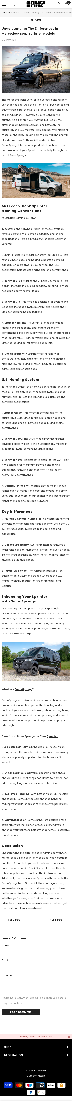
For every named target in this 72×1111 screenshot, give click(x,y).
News (16, 12)
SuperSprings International (17, 628)
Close (69, 1037)
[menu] (4, 4)
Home (6, 12)
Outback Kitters (19, 623)
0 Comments (9, 39)
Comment (8, 975)
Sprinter (52, 736)
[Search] (13, 4)
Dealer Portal (44, 1036)
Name (5, 945)
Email (5, 960)
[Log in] (59, 4)
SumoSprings (23, 689)
